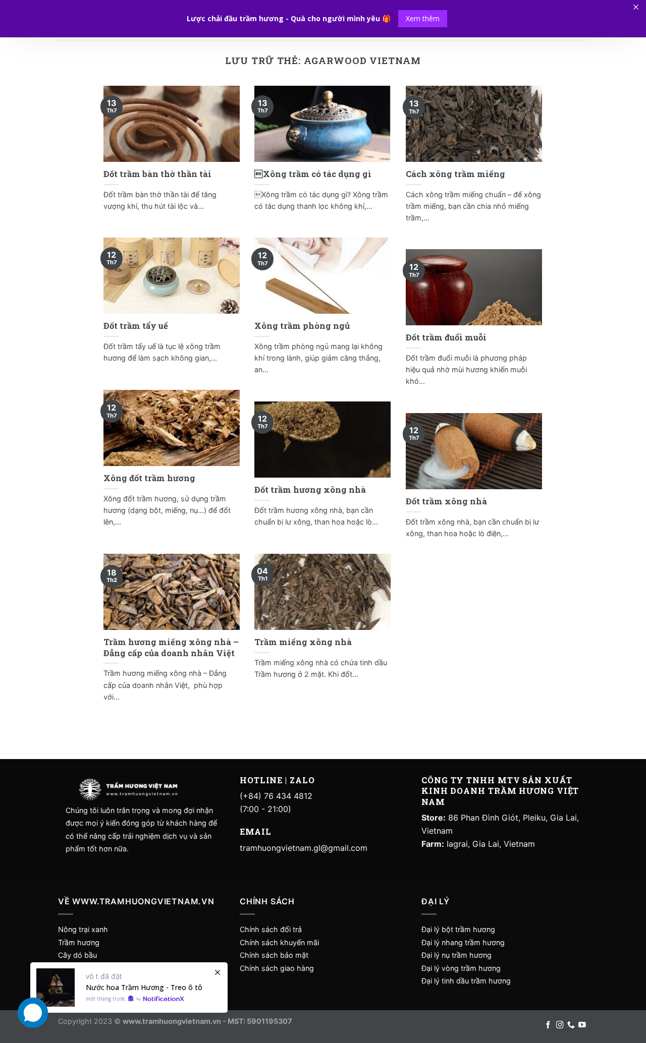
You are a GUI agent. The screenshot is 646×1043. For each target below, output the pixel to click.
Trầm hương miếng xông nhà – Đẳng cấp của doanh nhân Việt (171, 647)
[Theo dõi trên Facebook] (548, 1025)
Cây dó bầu (77, 955)
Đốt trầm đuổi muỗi (446, 337)
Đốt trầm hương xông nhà (310, 489)
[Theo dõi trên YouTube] (582, 1025)
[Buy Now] (129, 987)
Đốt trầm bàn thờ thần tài (157, 173)
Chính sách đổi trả (271, 929)
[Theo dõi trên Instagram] (560, 1025)
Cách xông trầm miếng (455, 173)
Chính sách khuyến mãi (279, 942)
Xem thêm (423, 18)
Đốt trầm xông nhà (446, 501)
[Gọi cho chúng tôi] (571, 1025)
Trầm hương (78, 942)
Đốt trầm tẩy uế (135, 325)
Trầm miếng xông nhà (303, 641)
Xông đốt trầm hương (149, 478)
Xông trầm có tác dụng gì (312, 173)
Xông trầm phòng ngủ (302, 325)
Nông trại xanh (83, 929)
